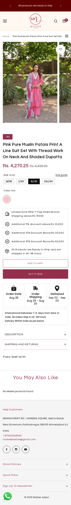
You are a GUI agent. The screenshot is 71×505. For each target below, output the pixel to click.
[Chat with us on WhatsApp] (7, 501)
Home (6, 36)
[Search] (55, 21)
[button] (10, 6)
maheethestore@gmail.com (19, 439)
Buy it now (36, 274)
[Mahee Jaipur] (35, 21)
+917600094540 (12, 435)
